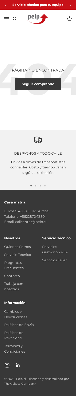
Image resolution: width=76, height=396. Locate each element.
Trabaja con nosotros (13, 286)
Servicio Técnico (17, 255)
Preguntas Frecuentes (14, 265)
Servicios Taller (54, 260)
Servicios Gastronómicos (55, 249)
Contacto (12, 276)
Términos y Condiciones (14, 348)
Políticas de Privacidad (13, 335)
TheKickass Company (20, 384)
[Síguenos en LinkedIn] (18, 365)
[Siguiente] (71, 5)
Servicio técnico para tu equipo (38, 5)
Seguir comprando (38, 84)
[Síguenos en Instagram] (7, 365)
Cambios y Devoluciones (15, 314)
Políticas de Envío (19, 325)
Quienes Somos (17, 247)
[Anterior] (5, 5)
